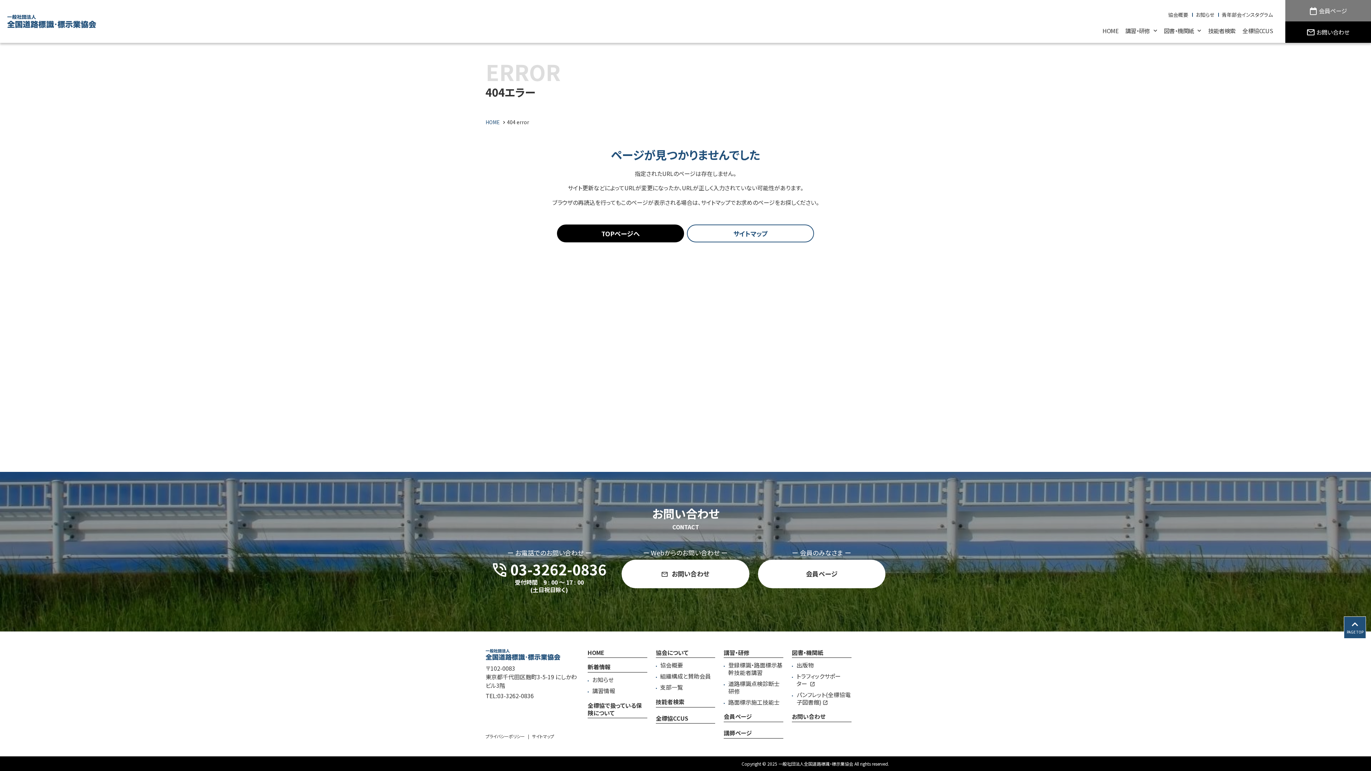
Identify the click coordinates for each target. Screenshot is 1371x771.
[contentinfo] (685, 701)
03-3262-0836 (515, 695)
